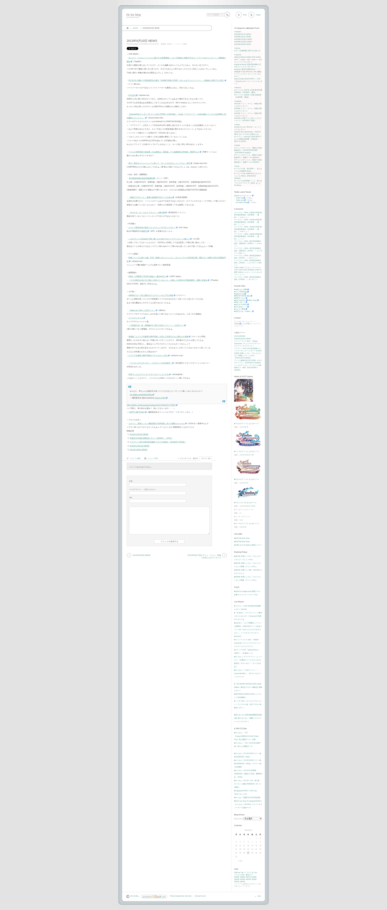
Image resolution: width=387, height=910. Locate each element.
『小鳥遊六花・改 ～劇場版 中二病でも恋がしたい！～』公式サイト (156, 325)
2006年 (254, 877)
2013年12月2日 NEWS (139, 434)
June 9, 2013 (160, 398)
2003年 (248, 879)
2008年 (242, 877)
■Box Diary (253, 300)
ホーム (127, 28)
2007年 (248, 877)
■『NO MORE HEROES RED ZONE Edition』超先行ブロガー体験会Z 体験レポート (248, 687)
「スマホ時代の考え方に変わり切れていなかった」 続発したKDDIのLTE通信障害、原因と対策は (167, 280)
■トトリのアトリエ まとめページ (246, 451)
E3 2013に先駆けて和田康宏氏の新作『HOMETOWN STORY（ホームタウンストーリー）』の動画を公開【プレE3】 (176, 80)
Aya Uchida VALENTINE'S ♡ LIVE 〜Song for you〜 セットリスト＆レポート (248, 81)
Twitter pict (240, 200)
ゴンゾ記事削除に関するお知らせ (247, 50)
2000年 (242, 881)
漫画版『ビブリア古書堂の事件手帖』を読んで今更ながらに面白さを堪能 (158, 336)
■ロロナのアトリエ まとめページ (246, 479)
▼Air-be (237, 48)
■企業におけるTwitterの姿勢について (248, 545)
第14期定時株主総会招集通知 (141, 178)
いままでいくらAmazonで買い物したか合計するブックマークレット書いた (159, 239)
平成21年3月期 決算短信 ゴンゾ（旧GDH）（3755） (151, 438)
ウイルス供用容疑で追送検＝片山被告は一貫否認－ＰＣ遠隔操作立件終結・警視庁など (163, 152)
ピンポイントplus (255, 263)
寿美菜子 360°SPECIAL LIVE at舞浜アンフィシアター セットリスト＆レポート (248, 74)
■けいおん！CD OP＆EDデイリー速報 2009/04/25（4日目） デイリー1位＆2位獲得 (248, 763)
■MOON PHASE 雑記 (242, 296)
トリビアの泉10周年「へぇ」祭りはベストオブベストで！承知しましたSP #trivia (248, 183)
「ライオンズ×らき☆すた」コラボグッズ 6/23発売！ (150, 363)
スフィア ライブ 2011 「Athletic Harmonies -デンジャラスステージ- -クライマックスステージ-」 (248, 343)
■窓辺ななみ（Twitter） (243, 311)
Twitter (258, 15)
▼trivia (236, 166)
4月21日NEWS (239, 336)
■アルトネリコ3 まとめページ (245, 502)
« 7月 (240, 861)
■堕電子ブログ (239, 298)
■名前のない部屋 (240, 289)
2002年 (254, 879)
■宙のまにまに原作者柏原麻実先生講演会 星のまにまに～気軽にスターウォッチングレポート (248, 718)
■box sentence (240, 300)
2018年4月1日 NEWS (243, 37)
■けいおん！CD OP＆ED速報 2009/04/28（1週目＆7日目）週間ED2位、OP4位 (248, 773)
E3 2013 (131, 95)
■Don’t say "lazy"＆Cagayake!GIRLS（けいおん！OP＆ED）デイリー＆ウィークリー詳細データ (248, 804)
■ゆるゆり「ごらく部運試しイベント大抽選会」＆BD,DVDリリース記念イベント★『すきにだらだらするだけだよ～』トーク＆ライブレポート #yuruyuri (248, 629)
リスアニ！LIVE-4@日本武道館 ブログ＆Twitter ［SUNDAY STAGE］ (158, 442)
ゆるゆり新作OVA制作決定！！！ (247, 69)
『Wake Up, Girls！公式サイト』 (141, 310)
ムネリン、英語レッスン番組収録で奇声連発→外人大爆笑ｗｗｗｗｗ (156, 423)
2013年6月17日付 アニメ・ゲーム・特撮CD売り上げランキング (204, 556)
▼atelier (237, 145)
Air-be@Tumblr (241, 202)
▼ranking (237, 101)
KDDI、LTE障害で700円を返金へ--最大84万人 (147, 276)
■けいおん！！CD (241, 733)
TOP (259, 896)
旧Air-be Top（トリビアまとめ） (246, 872)
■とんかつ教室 (239, 309)
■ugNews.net (239, 294)
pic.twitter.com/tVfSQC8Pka (141, 395)
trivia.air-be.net (200, 896)
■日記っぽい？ (239, 302)
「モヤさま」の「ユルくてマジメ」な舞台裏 (146, 212)
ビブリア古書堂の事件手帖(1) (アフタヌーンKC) (148, 355)
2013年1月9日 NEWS (138, 450)
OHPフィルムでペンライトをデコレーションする (148, 374)
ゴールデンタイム (135, 318)
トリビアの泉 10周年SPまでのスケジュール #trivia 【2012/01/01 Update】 (247, 176)
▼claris (237, 124)
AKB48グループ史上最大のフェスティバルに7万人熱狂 (150, 295)
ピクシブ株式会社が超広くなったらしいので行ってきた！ (152, 227)
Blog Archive (238, 819)
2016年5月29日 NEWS (242, 339)
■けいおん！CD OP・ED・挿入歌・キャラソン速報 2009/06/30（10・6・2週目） (248, 784)
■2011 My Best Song (241, 538)
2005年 (236, 879)
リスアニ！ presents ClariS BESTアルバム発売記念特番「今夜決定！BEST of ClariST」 (248, 139)
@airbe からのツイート (243, 195)
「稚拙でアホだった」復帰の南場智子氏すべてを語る (150, 197)
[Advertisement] (180, 21)
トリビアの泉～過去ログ (243, 875)
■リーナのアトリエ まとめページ (246, 523)
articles (135, 28)
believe (169, 44)
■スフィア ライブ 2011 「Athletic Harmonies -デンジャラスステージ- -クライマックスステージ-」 (248, 643)
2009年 (236, 877)
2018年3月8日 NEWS (243, 44)
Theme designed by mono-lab (180, 896)
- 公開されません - (142, 489)
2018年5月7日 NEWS (243, 34)
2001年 (236, 881)
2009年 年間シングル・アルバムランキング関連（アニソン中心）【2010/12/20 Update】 (248, 355)
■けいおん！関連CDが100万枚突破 (247, 797)
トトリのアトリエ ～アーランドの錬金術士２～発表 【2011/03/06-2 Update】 (247, 367)
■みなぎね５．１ (240, 307)
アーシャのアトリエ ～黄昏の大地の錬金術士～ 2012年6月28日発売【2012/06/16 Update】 (248, 150)
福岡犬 (144, 231)
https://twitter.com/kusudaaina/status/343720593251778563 (151, 405)
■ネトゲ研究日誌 (240, 292)
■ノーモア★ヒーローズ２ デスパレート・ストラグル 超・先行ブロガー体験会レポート (248, 704)
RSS (245, 15)
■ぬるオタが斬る (240, 304)
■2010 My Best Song (242, 541)
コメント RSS (152, 458)
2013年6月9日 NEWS (141, 555)
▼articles (237, 32)
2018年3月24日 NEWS (243, 39)
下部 (247, 324)
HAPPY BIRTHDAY (137, 412)
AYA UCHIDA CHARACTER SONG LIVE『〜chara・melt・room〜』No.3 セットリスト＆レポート (248, 59)
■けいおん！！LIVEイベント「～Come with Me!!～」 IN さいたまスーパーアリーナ (247, 673)
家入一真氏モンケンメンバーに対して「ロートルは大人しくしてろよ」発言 (159, 163)
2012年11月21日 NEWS (139, 446)
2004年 (242, 879)
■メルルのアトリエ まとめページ (246, 423)
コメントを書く (182, 44)
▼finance (237, 87)
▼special (237, 55)
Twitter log (239, 198)
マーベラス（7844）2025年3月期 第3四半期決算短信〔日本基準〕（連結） (248, 215)
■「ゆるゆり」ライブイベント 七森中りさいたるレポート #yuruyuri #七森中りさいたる (248, 616)
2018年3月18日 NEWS (243, 42)
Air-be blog (133, 14)
